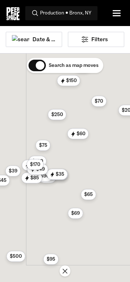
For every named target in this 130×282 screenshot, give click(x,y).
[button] (50, 259)
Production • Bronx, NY (65, 13)
